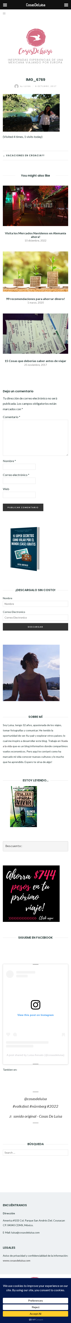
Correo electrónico (16, 475)
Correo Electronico (14, 611)
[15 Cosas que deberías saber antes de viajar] (35, 333)
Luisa (26, 86)
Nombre (9, 461)
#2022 (52, 1106)
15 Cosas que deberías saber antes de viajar (35, 361)
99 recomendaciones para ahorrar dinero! (35, 299)
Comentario (11, 417)
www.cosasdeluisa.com (16, 1260)
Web (6, 489)
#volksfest (21, 1106)
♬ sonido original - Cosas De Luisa (35, 1116)
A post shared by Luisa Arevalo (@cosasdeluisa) (35, 1055)
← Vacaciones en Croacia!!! (23, 155)
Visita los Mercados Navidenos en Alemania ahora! (35, 234)
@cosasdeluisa (35, 1098)
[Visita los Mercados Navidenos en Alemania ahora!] (35, 205)
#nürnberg (38, 1106)
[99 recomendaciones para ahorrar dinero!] (35, 271)
